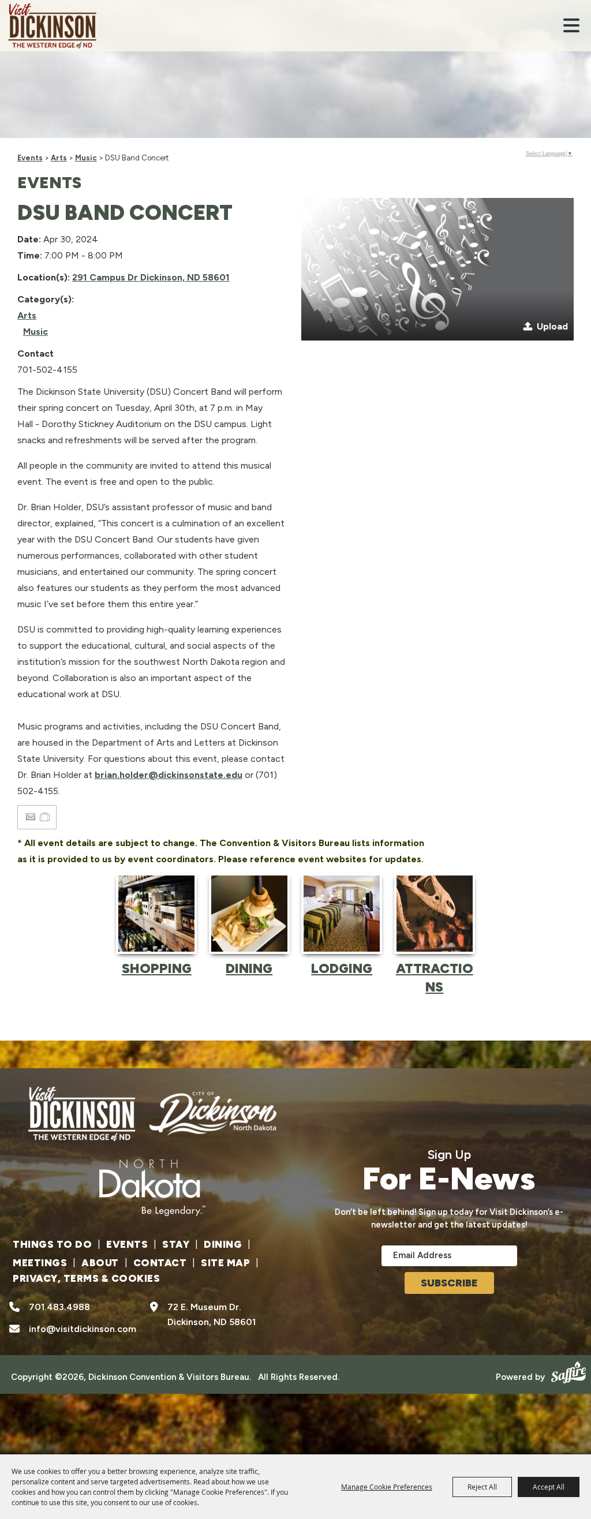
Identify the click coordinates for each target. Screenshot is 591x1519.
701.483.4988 (59, 1306)
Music (86, 158)
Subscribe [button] (449, 1283)
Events (30, 158)
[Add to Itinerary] (45, 816)
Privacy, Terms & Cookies (86, 1278)
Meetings (40, 1263)
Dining (223, 1244)
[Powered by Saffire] (566, 1371)
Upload (552, 326)
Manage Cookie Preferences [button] (386, 1486)
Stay (175, 1244)
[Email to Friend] (31, 816)
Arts (59, 158)
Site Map (225, 1263)
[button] (571, 25)
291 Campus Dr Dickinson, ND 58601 (151, 277)
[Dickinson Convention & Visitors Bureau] (52, 25)
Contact (160, 1263)
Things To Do (52, 1244)
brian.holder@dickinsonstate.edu (168, 774)
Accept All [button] (548, 1486)
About (100, 1263)
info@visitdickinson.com (82, 1328)
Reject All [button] (482, 1486)
